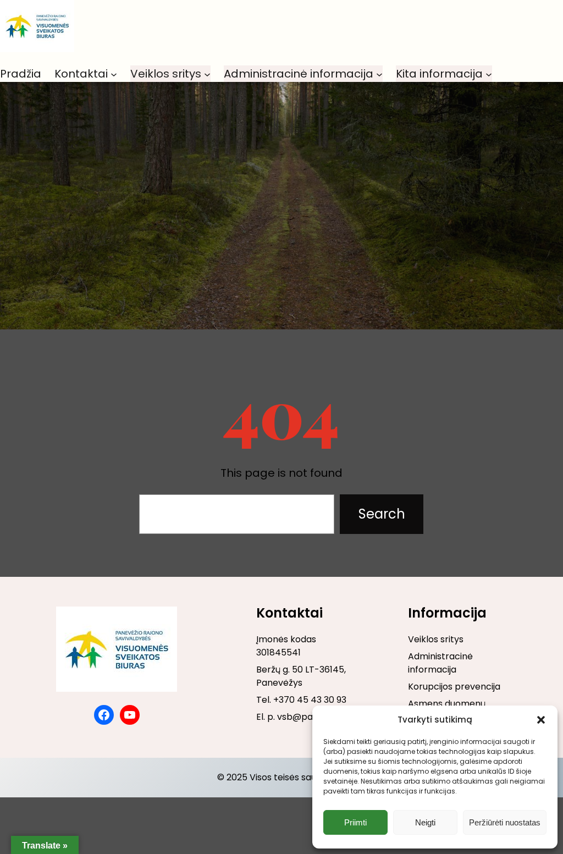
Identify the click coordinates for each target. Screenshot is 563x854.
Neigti (425, 822)
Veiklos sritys (435, 639)
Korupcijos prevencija (454, 686)
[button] (541, 719)
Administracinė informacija (440, 663)
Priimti (355, 822)
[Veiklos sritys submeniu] (207, 73)
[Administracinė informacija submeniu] (379, 73)
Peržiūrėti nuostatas (504, 822)
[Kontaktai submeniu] (114, 73)
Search (381, 514)
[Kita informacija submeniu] (488, 73)
